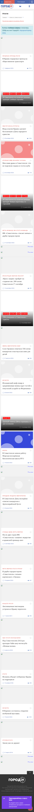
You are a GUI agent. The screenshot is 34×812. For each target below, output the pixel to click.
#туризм (5, 740)
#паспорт (21, 276)
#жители (13, 93)
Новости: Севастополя (15, 17)
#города (24, 196)
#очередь (6, 313)
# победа (5, 532)
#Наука (4, 450)
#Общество (6, 418)
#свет (18, 346)
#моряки (20, 532)
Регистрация (21, 2)
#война (4, 346)
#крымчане (6, 56)
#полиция (5, 160)
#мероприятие (12, 346)
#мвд (10, 160)
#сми (18, 313)
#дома (10, 532)
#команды (24, 230)
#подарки (13, 496)
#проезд (12, 56)
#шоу (4, 638)
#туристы (16, 126)
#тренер (19, 568)
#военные (6, 93)
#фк (15, 230)
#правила (24, 313)
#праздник (5, 496)
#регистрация (6, 276)
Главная (4, 17)
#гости (18, 56)
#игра (4, 568)
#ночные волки (15, 638)
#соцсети (5, 603)
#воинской (25, 93)
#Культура (5, 380)
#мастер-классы (7, 126)
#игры (4, 230)
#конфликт (16, 160)
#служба (23, 160)
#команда (10, 230)
